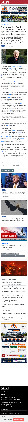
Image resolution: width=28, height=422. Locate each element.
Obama (10, 68)
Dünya (9, 24)
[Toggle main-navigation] (25, 2)
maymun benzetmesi (11, 91)
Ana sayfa (3, 24)
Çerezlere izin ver (18, 419)
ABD (2, 66)
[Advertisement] (14, 374)
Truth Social (18, 66)
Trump (13, 66)
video (2, 76)
